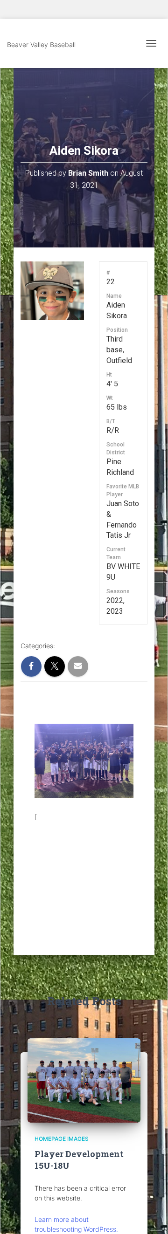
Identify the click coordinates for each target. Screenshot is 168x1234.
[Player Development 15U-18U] (84, 1079)
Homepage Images (62, 1138)
